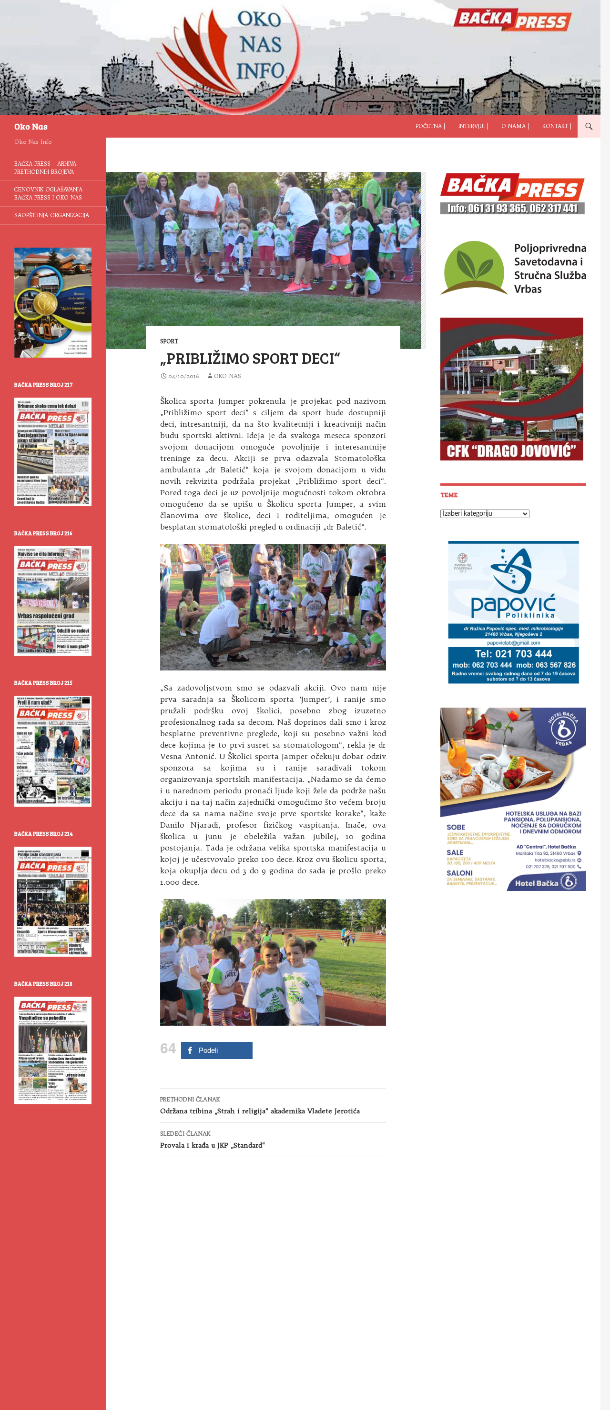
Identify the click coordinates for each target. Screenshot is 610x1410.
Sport (169, 341)
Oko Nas (31, 126)
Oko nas (227, 376)
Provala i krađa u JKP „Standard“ (212, 1140)
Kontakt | (556, 126)
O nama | (515, 126)
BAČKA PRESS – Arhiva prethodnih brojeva (45, 167)
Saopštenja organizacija (51, 215)
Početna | (430, 126)
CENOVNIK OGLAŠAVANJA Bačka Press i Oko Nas (48, 193)
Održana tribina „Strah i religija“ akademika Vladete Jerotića (260, 1105)
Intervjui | (473, 126)
